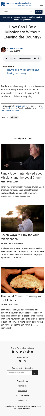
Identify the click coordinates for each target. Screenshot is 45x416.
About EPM (22, 391)
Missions (14, 117)
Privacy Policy (22, 381)
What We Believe (22, 395)
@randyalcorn (19, 106)
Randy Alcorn (16, 48)
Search (38, 12)
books (8, 108)
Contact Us (22, 400)
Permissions (22, 386)
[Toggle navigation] (41, 4)
